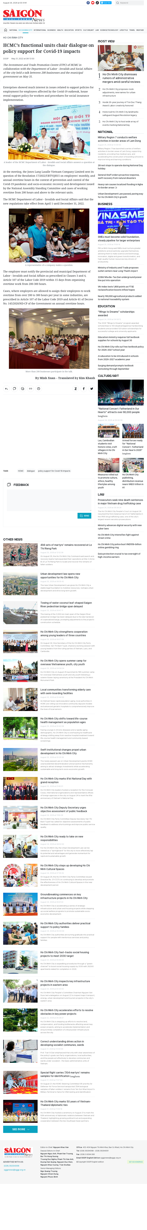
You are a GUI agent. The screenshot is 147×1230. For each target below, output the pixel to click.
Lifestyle (124, 30)
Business (52, 30)
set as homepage (136, 1162)
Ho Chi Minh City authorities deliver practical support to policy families (65, 925)
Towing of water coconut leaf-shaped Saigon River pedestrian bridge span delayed (66, 604)
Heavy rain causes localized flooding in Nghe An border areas (120, 186)
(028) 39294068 (11, 1165)
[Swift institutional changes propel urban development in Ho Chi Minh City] (20, 759)
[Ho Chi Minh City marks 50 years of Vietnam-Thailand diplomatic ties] (20, 1111)
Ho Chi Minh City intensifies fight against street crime (118, 536)
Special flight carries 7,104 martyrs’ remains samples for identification (65, 1074)
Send (86, 515)
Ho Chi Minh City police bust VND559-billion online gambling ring (119, 546)
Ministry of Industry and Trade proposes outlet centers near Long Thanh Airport (118, 269)
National (13, 30)
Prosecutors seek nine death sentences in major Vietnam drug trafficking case (120, 501)
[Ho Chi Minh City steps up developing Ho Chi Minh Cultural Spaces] (20, 875)
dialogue (31, 471)
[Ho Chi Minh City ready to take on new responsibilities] (20, 846)
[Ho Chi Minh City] (6, 388)
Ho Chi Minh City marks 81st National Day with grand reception (66, 780)
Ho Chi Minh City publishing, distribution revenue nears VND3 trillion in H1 (132, 481)
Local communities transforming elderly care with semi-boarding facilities (65, 691)
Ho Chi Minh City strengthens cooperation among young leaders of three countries (64, 633)
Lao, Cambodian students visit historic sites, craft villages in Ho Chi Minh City (107, 447)
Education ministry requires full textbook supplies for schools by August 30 (118, 339)
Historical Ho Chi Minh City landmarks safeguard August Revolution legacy (120, 113)
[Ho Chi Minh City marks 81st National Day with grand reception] (20, 788)
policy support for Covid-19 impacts (54, 471)
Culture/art (88, 30)
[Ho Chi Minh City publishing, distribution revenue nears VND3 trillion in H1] (133, 465)
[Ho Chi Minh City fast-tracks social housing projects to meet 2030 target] (20, 962)
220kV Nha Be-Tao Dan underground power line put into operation (120, 279)
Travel (132, 30)
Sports (78, 30)
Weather (140, 30)
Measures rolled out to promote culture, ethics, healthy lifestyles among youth (108, 481)
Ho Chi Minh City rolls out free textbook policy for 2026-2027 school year (121, 348)
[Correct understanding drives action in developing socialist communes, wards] (20, 1051)
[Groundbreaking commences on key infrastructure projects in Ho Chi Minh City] (20, 904)
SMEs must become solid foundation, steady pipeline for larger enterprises (119, 238)
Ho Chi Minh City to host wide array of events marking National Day (120, 123)
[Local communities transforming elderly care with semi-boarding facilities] (20, 699)
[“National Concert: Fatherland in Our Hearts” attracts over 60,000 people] (121, 393)
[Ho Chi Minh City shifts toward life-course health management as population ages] (20, 728)
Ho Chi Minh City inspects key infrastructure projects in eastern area (65, 983)
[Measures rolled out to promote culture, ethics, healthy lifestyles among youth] (108, 465)
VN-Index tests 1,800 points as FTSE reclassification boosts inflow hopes (116, 288)
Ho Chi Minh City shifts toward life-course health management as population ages (63, 720)
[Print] (38, 388)
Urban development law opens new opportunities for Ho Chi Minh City (60, 575)
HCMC (21, 471)
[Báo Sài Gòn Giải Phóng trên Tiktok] (97, 2)
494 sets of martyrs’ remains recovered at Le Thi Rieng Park (66, 546)
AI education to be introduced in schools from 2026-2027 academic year (118, 358)
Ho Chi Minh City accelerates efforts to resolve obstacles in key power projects (66, 1012)
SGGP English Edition (24, 16)
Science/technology (109, 30)
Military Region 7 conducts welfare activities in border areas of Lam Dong (119, 139)
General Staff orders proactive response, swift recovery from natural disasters (118, 176)
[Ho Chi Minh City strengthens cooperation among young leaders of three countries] (20, 641)
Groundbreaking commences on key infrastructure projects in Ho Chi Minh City (64, 896)
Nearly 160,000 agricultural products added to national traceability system (120, 298)
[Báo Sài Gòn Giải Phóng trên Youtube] (92, 2)
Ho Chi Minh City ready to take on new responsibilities (61, 838)
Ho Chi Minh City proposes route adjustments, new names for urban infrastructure (118, 92)
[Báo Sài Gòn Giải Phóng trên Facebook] (88, 2)
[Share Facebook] (83, 388)
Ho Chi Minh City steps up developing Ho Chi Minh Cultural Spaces (65, 867)
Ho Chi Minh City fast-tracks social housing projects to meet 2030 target (64, 954)
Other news (13, 539)
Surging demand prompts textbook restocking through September (116, 367)
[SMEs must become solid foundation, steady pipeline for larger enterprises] (121, 221)
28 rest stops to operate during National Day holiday (120, 167)
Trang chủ (5, 30)
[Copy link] (30, 388)
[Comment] (14, 388)
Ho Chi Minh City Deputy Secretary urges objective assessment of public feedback (63, 809)
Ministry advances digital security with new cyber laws (120, 527)
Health (60, 30)
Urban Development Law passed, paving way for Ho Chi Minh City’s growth (120, 195)
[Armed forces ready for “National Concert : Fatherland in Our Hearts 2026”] (133, 431)
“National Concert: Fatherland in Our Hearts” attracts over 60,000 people (119, 412)
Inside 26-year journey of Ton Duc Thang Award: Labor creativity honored (121, 104)
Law (97, 30)
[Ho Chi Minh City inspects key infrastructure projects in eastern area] (20, 991)
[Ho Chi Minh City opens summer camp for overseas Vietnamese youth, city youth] (20, 670)
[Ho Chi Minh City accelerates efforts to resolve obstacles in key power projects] (20, 1020)
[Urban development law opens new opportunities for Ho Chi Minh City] (20, 583)
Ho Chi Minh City (25, 30)
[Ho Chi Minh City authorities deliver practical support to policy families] (20, 933)
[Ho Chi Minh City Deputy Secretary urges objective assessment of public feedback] (20, 817)
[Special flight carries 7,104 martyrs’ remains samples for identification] (20, 1082)
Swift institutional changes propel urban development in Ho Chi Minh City (63, 751)
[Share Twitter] (91, 388)
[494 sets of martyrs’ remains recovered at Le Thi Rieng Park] (20, 554)
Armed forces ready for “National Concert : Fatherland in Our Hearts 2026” (132, 447)
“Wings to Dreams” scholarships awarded (116, 313)
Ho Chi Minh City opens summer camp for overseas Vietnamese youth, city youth (63, 662)
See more (18, 1129)
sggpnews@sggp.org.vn (15, 1170)
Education (69, 30)
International (40, 30)
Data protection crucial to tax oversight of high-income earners (119, 555)
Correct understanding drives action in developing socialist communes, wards (62, 1043)
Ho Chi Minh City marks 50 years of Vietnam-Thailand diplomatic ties (65, 1103)
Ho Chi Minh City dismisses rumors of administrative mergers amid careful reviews (121, 78)
